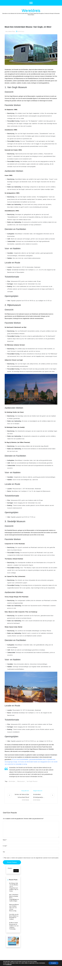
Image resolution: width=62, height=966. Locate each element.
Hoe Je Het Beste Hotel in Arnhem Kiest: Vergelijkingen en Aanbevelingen (14, 897)
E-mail (5, 845)
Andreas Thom (11, 31)
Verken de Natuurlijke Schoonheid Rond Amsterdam (22, 796)
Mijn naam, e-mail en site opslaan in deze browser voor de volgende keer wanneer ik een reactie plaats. (31, 857)
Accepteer (53, 963)
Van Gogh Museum (32, 781)
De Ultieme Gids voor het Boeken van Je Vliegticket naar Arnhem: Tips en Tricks (13, 887)
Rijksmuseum (21, 781)
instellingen (9, 964)
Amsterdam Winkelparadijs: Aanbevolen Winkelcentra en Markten (38, 796)
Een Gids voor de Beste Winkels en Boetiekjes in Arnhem (13, 917)
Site (4, 851)
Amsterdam (12, 781)
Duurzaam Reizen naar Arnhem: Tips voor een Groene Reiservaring (14, 907)
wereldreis (31, 10)
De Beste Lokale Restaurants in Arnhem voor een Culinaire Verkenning (13, 925)
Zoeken (10, 868)
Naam (5, 839)
